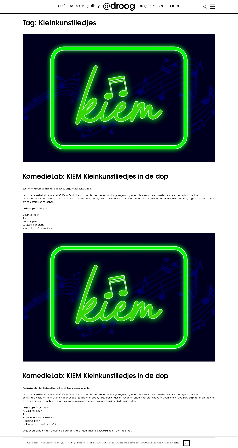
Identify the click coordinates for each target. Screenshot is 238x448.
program (146, 6)
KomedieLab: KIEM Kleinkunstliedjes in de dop (95, 177)
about (176, 6)
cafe (62, 6)
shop (162, 6)
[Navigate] (212, 7)
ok (186, 443)
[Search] (205, 7)
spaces (77, 6)
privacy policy (173, 443)
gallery (93, 6)
